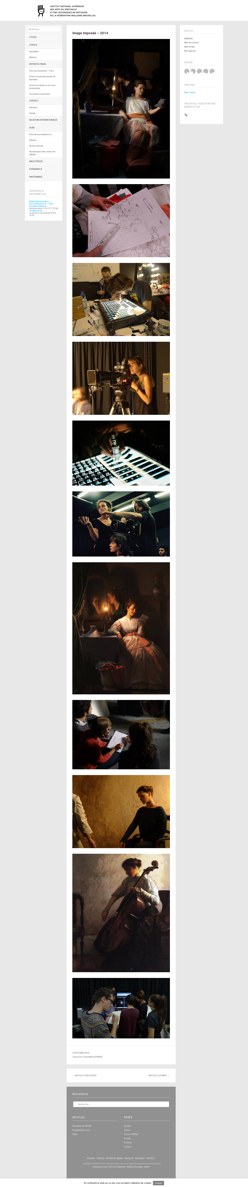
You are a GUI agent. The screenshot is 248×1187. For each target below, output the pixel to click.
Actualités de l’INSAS (81, 1126)
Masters (33, 57)
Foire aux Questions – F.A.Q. (41, 71)
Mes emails (189, 47)
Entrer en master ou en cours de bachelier (42, 86)
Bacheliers (34, 51)
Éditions (32, 140)
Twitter (186, 71)
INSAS (66, 10)
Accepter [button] (158, 1183)
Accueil (127, 1126)
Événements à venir (81, 1130)
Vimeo (205, 71)
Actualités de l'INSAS (93, 1057)
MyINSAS (188, 38)
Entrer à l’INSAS (37, 64)
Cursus (33, 45)
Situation (33, 107)
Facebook (193, 71)
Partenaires (35, 177)
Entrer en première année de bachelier (42, 78)
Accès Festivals (36, 146)
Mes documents (191, 42)
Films (32, 128)
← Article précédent (84, 1075)
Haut (121, 1175)
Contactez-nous (100, 1167)
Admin (147, 1167)
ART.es (112, 1167)
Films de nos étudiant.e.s (40, 134)
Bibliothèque (36, 161)
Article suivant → (159, 1075)
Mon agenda (190, 51)
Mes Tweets (189, 92)
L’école (33, 37)
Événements (35, 169)
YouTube (199, 71)
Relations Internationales (43, 120)
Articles (127, 1138)
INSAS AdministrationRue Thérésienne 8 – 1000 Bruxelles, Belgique (41, 203)
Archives (128, 1142)
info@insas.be (35, 210)
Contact (33, 101)
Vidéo (75, 1134)
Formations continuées (39, 94)
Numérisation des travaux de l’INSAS (42, 153)
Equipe (32, 113)
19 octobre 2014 (80, 1053)
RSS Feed (212, 71)
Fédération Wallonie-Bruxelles (129, 1167)
